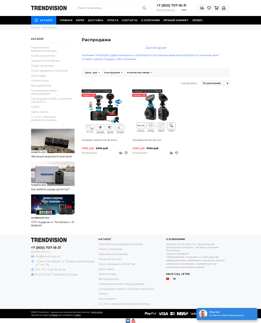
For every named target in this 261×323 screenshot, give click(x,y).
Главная (66, 20)
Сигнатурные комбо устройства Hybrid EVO (51, 100)
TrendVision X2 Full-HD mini (146, 140)
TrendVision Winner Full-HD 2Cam (99, 140)
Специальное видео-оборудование (44, 92)
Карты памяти (40, 111)
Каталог (46, 20)
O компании (150, 20)
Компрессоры (40, 80)
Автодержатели (41, 85)
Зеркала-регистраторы (45, 60)
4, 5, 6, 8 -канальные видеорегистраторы (44, 118)
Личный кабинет (176, 20)
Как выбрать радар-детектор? (50, 189)
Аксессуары (38, 75)
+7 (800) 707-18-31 (171, 5)
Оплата (112, 20)
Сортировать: (189, 83)
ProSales (54, 315)
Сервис (197, 20)
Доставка (95, 20)
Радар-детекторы (42, 65)
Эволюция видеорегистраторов (51, 156)
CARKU (35, 106)
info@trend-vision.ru (48, 256)
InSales (77, 315)
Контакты (129, 20)
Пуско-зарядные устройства (49, 70)
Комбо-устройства (43, 55)
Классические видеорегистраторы (44, 49)
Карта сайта (97, 312)
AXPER (80, 20)
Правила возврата (177, 253)
